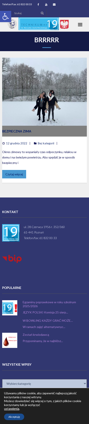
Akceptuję (14, 416)
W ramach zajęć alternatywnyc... (44, 327)
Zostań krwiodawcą (36, 334)
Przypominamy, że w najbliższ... (43, 341)
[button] (5, 16)
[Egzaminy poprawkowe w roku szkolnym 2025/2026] (9, 307)
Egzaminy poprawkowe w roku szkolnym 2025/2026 (49, 304)
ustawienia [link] (11, 409)
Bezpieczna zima (16, 131)
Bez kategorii (46, 143)
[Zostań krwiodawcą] (9, 340)
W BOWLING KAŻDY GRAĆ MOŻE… (48, 320)
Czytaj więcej (14, 174)
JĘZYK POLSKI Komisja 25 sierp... (45, 312)
